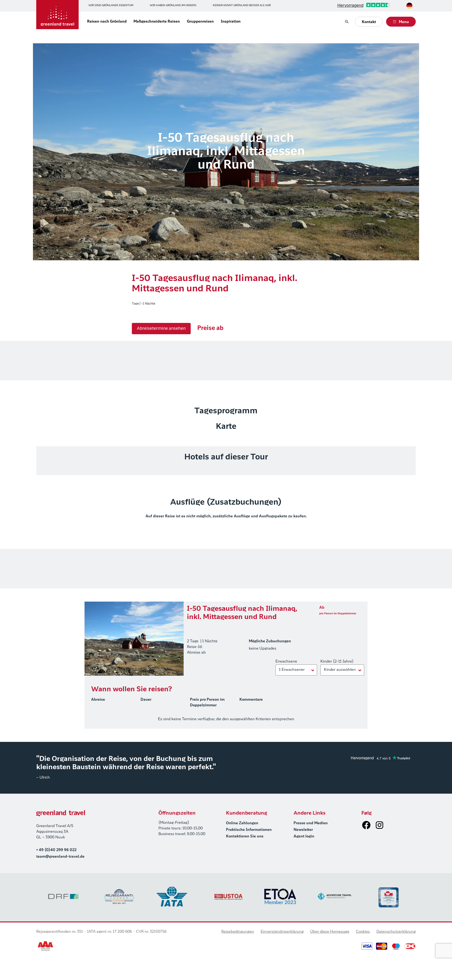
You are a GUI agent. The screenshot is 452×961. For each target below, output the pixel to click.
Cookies (363, 931)
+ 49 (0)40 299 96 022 (56, 850)
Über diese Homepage (329, 931)
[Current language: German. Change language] (409, 6)
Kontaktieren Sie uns (244, 836)
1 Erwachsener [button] (292, 669)
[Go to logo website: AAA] (45, 946)
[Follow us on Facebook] (366, 825)
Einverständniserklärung (282, 931)
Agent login (304, 836)
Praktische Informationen (249, 830)
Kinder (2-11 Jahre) (337, 661)
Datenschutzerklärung (396, 931)
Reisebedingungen (237, 931)
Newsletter (303, 830)
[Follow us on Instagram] (379, 825)
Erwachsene (286, 661)
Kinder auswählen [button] (340, 669)
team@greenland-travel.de (60, 856)
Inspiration (231, 21)
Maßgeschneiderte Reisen (156, 21)
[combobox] (409, 6)
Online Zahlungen (242, 823)
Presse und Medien (311, 823)
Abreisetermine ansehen (161, 328)
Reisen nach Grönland (107, 21)
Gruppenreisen (200, 21)
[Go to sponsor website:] (63, 896)
